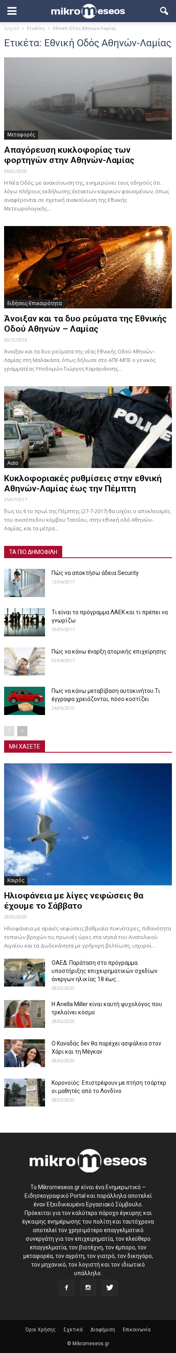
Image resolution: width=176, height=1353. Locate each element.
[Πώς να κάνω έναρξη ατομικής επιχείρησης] (24, 661)
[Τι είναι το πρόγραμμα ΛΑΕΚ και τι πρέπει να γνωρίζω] (24, 622)
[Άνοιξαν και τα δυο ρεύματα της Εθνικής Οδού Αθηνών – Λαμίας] (88, 267)
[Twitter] (110, 1288)
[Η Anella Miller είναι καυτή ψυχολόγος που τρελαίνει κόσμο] (24, 1014)
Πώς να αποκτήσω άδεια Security (95, 573)
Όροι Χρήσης (40, 1330)
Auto (12, 462)
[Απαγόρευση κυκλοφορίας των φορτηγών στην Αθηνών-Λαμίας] (88, 98)
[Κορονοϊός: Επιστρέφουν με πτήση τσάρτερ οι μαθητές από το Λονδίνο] (24, 1093)
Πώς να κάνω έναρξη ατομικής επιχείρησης (109, 651)
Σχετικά (73, 1330)
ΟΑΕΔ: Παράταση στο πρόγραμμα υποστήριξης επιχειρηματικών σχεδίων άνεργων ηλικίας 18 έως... (105, 970)
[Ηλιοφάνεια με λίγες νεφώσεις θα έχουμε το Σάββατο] (88, 824)
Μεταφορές (21, 134)
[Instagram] (88, 1288)
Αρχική (11, 28)
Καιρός (15, 880)
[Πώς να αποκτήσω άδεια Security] (24, 583)
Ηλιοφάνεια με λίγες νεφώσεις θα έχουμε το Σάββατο (73, 901)
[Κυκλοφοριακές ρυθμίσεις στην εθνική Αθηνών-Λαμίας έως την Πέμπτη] (88, 427)
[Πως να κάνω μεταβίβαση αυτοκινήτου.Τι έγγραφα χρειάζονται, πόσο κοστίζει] (24, 701)
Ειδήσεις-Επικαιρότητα (34, 303)
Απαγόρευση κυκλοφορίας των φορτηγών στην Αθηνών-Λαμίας (69, 155)
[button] (164, 11)
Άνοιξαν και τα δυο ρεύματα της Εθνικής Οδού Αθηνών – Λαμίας (85, 324)
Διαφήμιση (102, 1330)
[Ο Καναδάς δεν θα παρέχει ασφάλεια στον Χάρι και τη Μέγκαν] (24, 1053)
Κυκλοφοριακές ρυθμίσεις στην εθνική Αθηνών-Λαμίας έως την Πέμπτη (83, 483)
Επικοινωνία (137, 1330)
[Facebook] (66, 1288)
